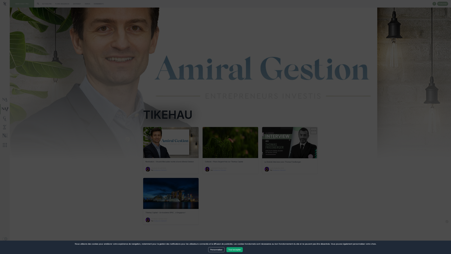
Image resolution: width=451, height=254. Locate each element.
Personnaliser (216, 249)
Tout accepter (234, 249)
